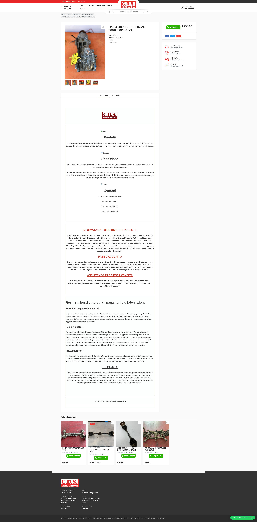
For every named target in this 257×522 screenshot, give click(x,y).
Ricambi (83, 9)
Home (82, 6)
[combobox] (128, 11)
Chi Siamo (90, 6)
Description (104, 95)
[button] (242, 518)
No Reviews (74, 452)
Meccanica (76, 14)
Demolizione (100, 6)
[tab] (104, 95)
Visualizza (64, 509)
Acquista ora (175, 27)
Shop (69, 14)
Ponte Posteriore (87, 14)
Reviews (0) (116, 95)
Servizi (109, 6)
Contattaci (81, 1)
